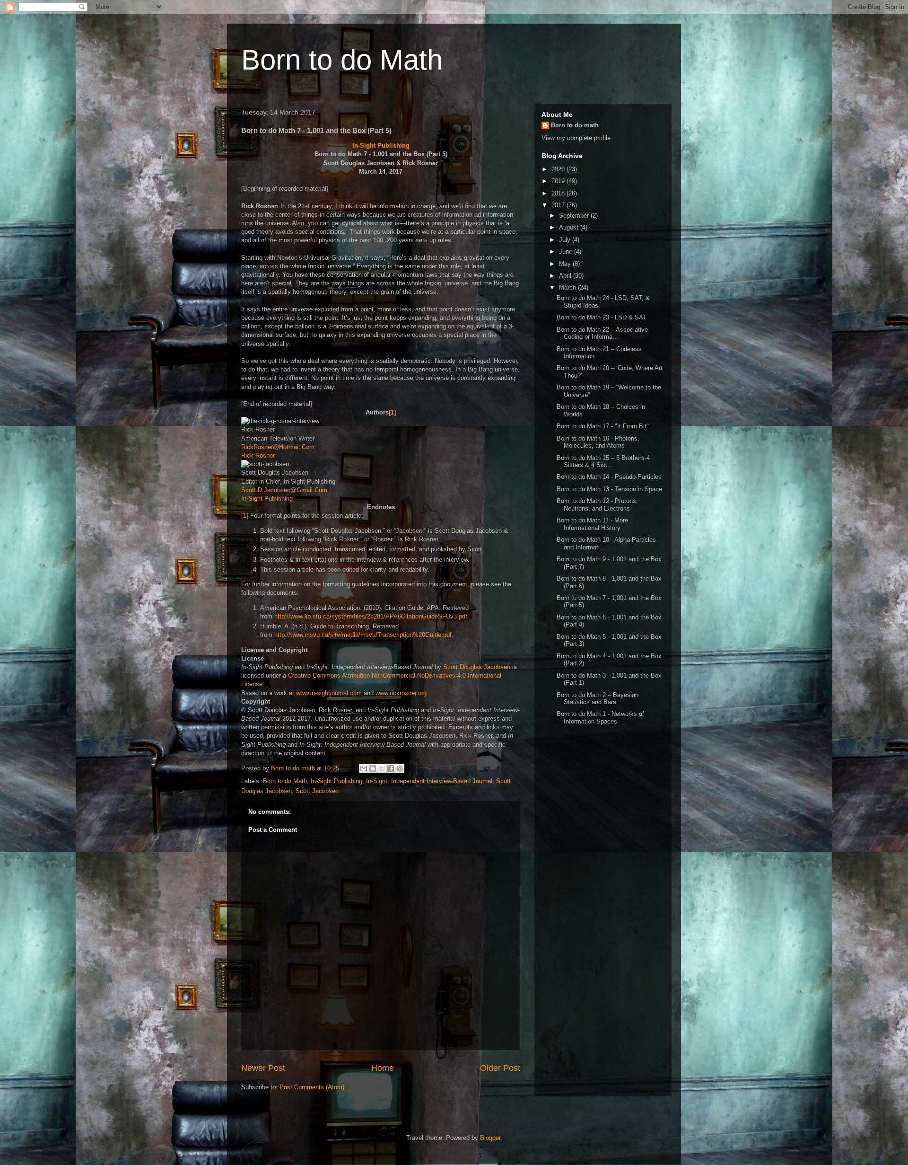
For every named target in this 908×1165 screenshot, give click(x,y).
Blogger (490, 1137)
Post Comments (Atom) (311, 1087)
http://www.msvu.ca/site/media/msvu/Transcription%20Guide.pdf (363, 634)
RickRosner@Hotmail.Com (277, 446)
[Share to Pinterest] (399, 768)
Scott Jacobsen (317, 790)
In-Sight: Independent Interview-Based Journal (429, 781)
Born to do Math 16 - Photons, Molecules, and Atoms (598, 442)
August (569, 227)
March (568, 287)
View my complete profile (576, 137)
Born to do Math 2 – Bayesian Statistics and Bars (597, 698)
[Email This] (363, 768)
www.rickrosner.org (401, 693)
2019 (559, 181)
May (566, 263)
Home (382, 1068)
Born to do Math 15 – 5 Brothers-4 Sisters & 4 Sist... (603, 461)
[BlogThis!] (372, 768)
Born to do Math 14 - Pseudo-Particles (609, 476)
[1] (392, 412)
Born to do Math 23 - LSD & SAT (601, 317)
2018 (559, 193)
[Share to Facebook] (390, 768)
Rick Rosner (258, 455)
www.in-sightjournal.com (329, 693)
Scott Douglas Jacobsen (476, 667)
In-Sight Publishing (381, 145)
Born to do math (575, 125)
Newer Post (263, 1068)
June (566, 251)
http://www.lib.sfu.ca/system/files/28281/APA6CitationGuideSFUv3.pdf (370, 616)
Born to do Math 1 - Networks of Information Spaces (600, 717)
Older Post (500, 1068)
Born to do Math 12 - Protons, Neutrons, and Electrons (597, 504)
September (575, 215)
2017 (559, 205)
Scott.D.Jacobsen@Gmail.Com (284, 490)
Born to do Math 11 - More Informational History (592, 524)
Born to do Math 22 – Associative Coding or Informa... (602, 333)
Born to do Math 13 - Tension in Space (609, 489)
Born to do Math (342, 60)
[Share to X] (381, 768)
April (566, 275)
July (565, 239)
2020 (559, 169)
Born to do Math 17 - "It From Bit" (603, 426)
